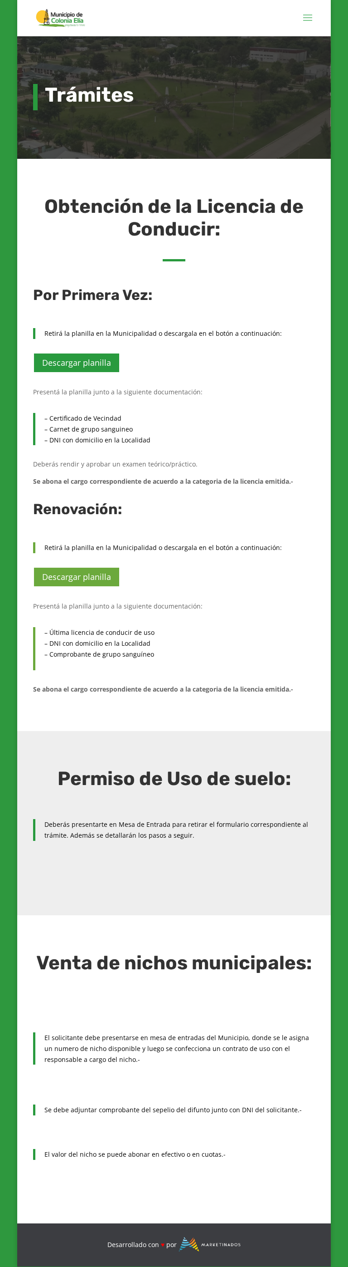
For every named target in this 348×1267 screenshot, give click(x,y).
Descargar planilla (76, 362)
